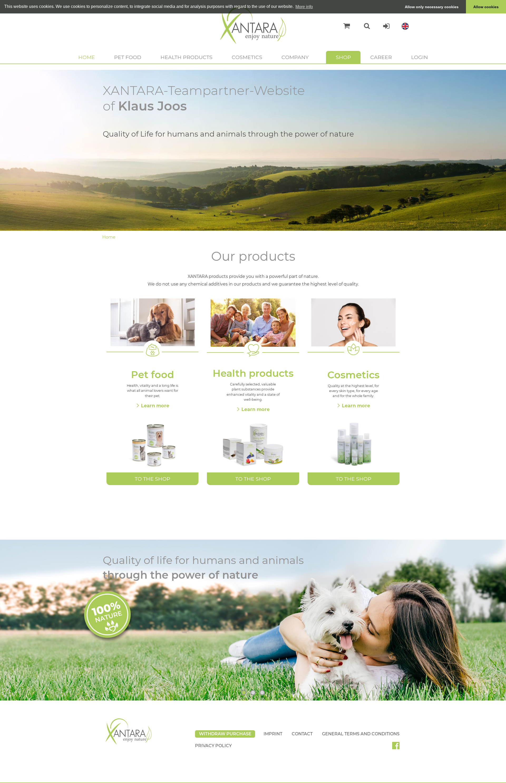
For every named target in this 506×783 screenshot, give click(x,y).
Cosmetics (247, 57)
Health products (186, 57)
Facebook (398, 747)
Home (86, 57)
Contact (302, 733)
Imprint (273, 733)
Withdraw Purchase (225, 733)
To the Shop (152, 479)
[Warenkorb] (344, 26)
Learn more (155, 405)
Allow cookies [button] (486, 7)
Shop (343, 57)
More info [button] (304, 6)
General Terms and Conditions (361, 733)
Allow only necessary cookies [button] (432, 7)
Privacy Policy (213, 745)
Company (295, 57)
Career (381, 57)
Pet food (127, 57)
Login (419, 57)
